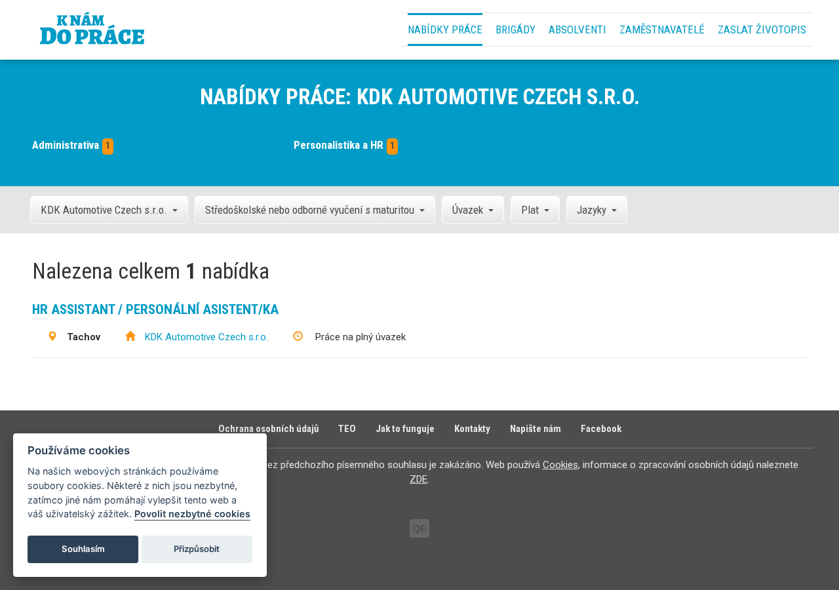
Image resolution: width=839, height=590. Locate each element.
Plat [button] (530, 209)
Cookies (560, 465)
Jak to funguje (405, 429)
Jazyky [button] (591, 209)
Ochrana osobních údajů (268, 429)
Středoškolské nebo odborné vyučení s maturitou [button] (309, 209)
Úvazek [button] (467, 209)
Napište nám (535, 429)
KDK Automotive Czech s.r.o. (206, 337)
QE (419, 528)
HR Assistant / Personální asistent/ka (155, 309)
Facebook (601, 429)
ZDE (418, 479)
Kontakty (472, 429)
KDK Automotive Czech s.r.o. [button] (104, 209)
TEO (347, 429)
